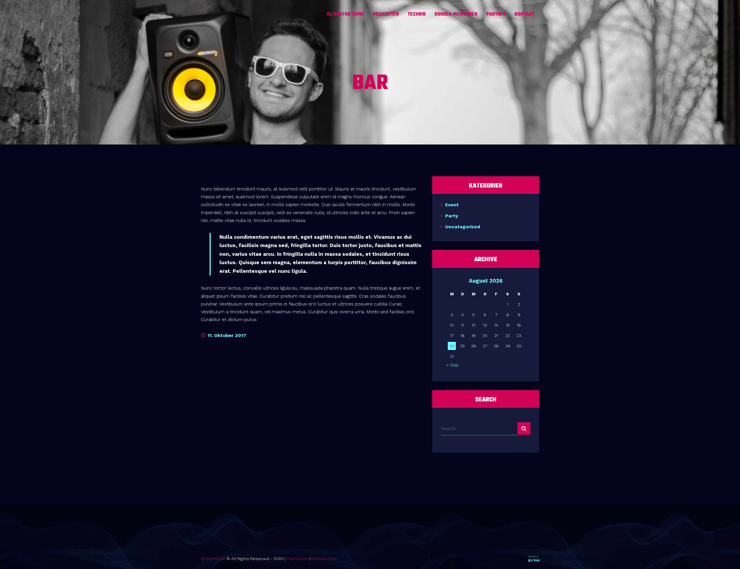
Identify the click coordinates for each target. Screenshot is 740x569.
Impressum (297, 558)
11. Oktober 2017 (226, 335)
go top (534, 560)
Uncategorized (462, 226)
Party (451, 215)
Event (452, 204)
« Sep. (453, 365)
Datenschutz (324, 558)
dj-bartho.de (213, 558)
